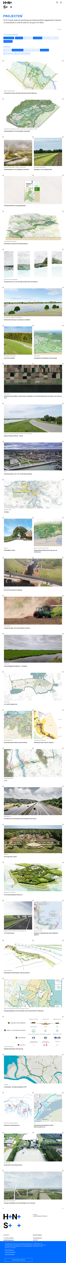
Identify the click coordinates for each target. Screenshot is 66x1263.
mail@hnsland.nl (8, 1240)
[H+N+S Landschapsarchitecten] (12, 1221)
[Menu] (61, 2)
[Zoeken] (57, 2)
